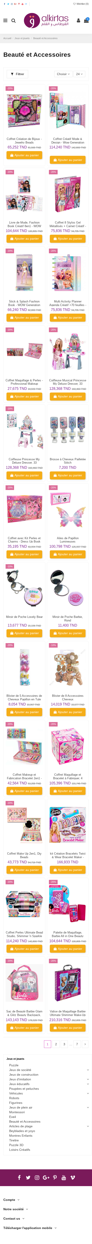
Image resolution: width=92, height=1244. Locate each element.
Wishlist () (82, 3)
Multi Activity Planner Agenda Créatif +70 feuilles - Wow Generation (67, 305)
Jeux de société (20, 1070)
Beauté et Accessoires (24, 1121)
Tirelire (14, 1140)
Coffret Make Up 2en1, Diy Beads (24, 855)
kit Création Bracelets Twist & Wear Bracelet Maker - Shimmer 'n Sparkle (68, 857)
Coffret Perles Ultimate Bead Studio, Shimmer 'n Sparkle (24, 934)
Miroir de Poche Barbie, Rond (67, 618)
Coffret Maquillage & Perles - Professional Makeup (24, 382)
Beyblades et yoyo (22, 1131)
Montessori (17, 1112)
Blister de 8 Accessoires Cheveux (68, 697)
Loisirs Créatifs (19, 1149)
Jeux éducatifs (19, 1084)
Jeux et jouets (15, 1058)
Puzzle (14, 1065)
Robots (14, 1098)
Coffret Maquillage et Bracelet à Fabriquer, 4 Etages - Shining (67, 778)
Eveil (12, 1117)
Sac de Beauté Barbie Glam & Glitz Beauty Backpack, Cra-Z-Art (24, 1015)
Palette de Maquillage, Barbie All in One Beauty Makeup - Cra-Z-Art (68, 936)
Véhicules (16, 1093)
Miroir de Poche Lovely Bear (24, 617)
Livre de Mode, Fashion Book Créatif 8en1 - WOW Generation (24, 226)
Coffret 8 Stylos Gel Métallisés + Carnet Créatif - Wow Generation (68, 226)
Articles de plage (21, 1126)
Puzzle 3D (16, 1145)
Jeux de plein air (20, 1107)
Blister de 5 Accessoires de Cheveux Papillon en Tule (24, 697)
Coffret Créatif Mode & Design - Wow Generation (67, 140)
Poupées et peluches (24, 1088)
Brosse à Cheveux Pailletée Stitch (68, 461)
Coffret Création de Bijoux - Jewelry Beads (24, 140)
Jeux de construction (23, 1074)
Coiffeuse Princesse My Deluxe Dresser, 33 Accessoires (24, 463)
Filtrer (19, 74)
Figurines (15, 1103)
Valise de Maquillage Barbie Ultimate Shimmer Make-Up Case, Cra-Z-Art (68, 1015)
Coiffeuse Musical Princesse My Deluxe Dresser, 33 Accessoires (67, 384)
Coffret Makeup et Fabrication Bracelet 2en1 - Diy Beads (24, 778)
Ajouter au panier (27, 155)
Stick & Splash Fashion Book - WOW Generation (24, 303)
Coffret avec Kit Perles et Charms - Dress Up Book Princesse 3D (24, 541)
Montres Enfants (20, 1135)
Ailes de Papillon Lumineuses (68, 539)
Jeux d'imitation (20, 1079)
